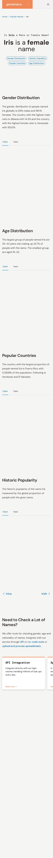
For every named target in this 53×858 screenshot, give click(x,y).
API (22, 642)
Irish (44, 593)
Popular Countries (17, 63)
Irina (9, 593)
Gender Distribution (16, 58)
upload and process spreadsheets (21, 646)
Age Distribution (36, 63)
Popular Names (16, 16)
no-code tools (36, 642)
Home (4, 16)
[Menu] (48, 4)
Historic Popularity (37, 58)
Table (15, 142)
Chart (5, 142)
